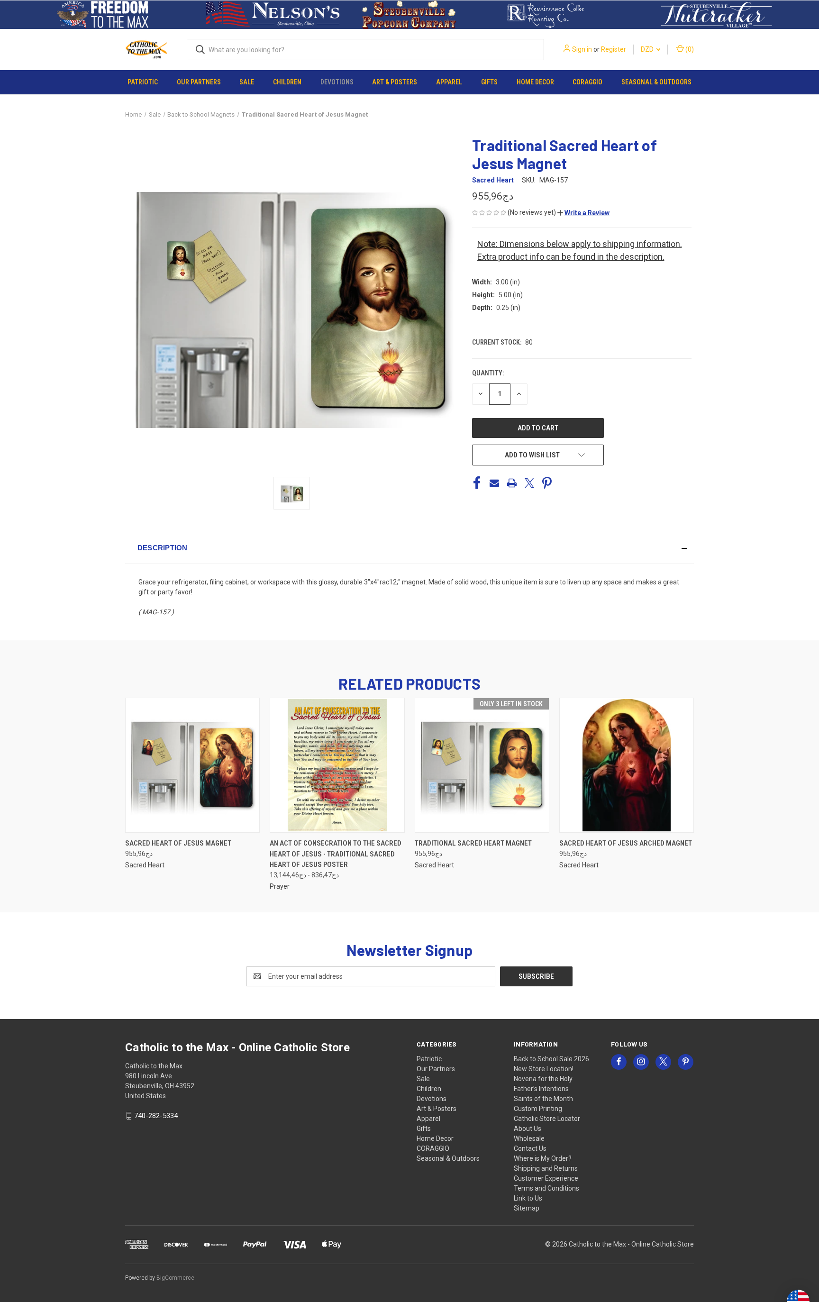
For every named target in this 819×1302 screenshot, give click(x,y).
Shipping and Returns (546, 1168)
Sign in (582, 49)
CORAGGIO (587, 82)
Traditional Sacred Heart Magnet (473, 843)
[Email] (494, 483)
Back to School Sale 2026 (551, 1059)
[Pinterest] (547, 483)
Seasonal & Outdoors (656, 82)
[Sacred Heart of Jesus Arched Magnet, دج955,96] (626, 765)
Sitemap (526, 1208)
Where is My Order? (543, 1158)
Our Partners (199, 82)
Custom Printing (538, 1108)
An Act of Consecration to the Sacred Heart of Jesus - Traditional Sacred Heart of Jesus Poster (335, 854)
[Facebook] (477, 483)
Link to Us (528, 1198)
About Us (527, 1128)
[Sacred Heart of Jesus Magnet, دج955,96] (192, 765)
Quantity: (488, 373)
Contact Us (530, 1148)
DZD (648, 49)
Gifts (489, 82)
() (689, 49)
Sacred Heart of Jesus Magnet (178, 843)
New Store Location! (543, 1069)
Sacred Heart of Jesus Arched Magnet (625, 843)
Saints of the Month (543, 1098)
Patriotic (142, 82)
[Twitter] (529, 483)
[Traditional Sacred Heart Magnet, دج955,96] (482, 765)
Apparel (449, 82)
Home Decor (535, 82)
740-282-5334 (156, 1115)
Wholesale (529, 1138)
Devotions (337, 82)
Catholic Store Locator (547, 1118)
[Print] (512, 483)
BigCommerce (175, 1278)
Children (287, 82)
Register (613, 49)
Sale (246, 82)
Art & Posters (394, 82)
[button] (102, 14)
